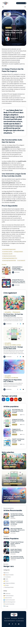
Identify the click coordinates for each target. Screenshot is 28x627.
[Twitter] (9, 624)
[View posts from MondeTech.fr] (7, 39)
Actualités (8, 27)
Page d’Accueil (7, 618)
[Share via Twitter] (20, 324)
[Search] (3, 7)
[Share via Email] (23, 324)
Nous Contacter (20, 3)
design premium (19, 251)
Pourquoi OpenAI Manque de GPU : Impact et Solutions (17, 543)
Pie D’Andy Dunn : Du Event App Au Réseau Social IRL (13, 315)
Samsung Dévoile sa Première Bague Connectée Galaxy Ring (18, 268)
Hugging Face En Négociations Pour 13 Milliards (13, 380)
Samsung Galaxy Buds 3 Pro (10, 258)
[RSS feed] (18, 624)
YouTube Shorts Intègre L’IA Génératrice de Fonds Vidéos (17, 515)
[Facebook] (12, 624)
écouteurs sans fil (7, 253)
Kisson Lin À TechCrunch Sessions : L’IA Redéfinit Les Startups (16, 522)
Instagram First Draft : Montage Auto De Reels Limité (13, 347)
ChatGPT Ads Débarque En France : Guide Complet (18, 440)
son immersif (21, 260)
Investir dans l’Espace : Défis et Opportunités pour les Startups (16, 551)
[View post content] (6, 270)
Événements (16, 312)
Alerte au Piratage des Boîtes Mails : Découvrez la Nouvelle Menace (17, 530)
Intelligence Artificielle (11, 377)
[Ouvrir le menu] (25, 7)
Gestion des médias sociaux (13, 344)
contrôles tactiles (7, 251)
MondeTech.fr (14, 38)
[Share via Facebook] (17, 324)
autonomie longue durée (9, 249)
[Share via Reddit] (16, 399)
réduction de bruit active (9, 256)
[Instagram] (15, 624)
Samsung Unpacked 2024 (9, 260)
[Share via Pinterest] (11, 399)
